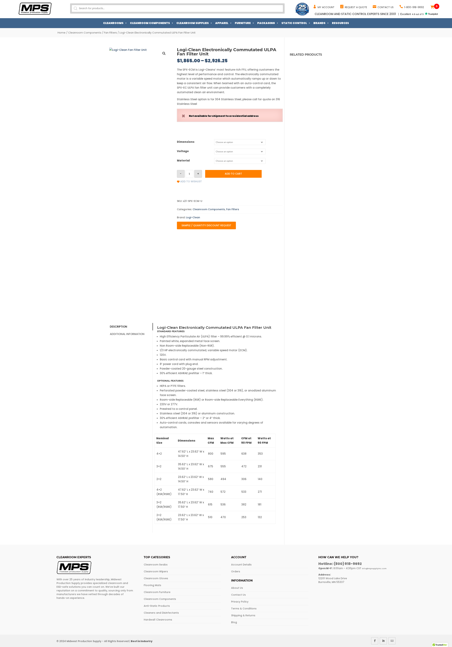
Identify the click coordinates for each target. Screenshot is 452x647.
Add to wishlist (191, 181)
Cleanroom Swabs (156, 564)
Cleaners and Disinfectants (161, 613)
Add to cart (233, 173)
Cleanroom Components (150, 23)
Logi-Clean (193, 217)
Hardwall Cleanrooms (158, 619)
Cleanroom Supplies (192, 23)
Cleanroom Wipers (156, 571)
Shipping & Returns (243, 615)
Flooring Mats (152, 585)
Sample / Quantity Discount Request (206, 225)
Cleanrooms (113, 23)
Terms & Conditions (244, 608)
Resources (340, 23)
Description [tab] (118, 326)
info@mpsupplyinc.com (374, 568)
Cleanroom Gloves (156, 578)
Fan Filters (110, 32)
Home (62, 32)
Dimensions (185, 142)
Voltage (183, 151)
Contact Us (385, 7)
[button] (164, 53)
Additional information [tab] (127, 334)
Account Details (241, 564)
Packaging (266, 23)
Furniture (243, 23)
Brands (319, 23)
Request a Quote (356, 7)
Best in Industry (141, 641)
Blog (234, 622)
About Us (237, 588)
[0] (432, 7)
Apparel (221, 23)
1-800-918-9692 (414, 7)
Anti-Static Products (157, 606)
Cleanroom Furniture (157, 592)
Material (183, 160)
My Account (326, 7)
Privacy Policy (239, 601)
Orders (235, 571)
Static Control (294, 23)
